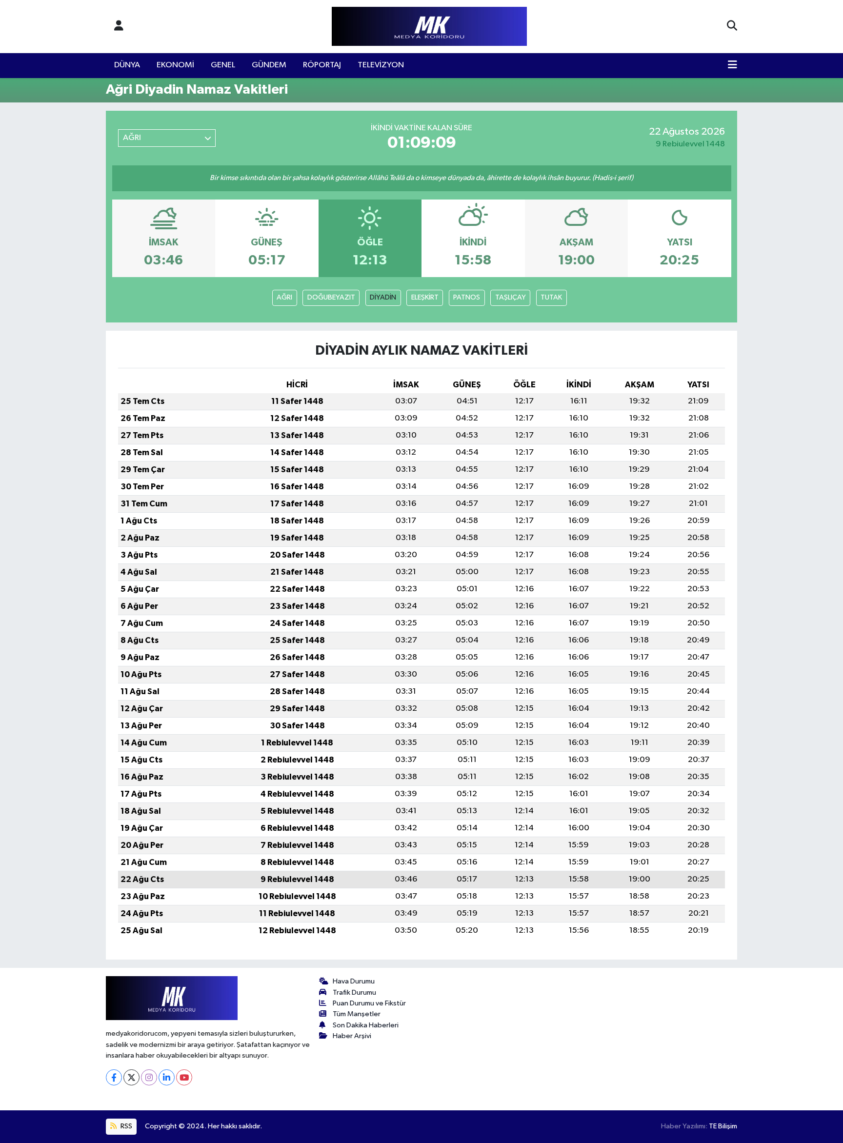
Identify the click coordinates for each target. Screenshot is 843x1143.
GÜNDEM (269, 65)
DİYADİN (383, 297)
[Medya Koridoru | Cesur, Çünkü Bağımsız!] (429, 26)
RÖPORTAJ (322, 65)
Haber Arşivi (352, 1036)
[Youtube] (184, 1077)
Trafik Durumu (354, 992)
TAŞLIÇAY (510, 297)
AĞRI (284, 297)
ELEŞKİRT (425, 297)
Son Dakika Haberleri (366, 1025)
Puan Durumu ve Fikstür (369, 1003)
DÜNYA (127, 65)
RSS (125, 1126)
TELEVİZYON (381, 65)
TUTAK (551, 297)
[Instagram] (149, 1077)
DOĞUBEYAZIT (331, 297)
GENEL (223, 65)
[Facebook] (114, 1077)
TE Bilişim (723, 1126)
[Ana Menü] (732, 65)
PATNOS (466, 297)
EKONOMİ (175, 65)
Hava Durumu (354, 981)
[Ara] (732, 26)
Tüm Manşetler (357, 1014)
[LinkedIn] (167, 1077)
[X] (131, 1077)
